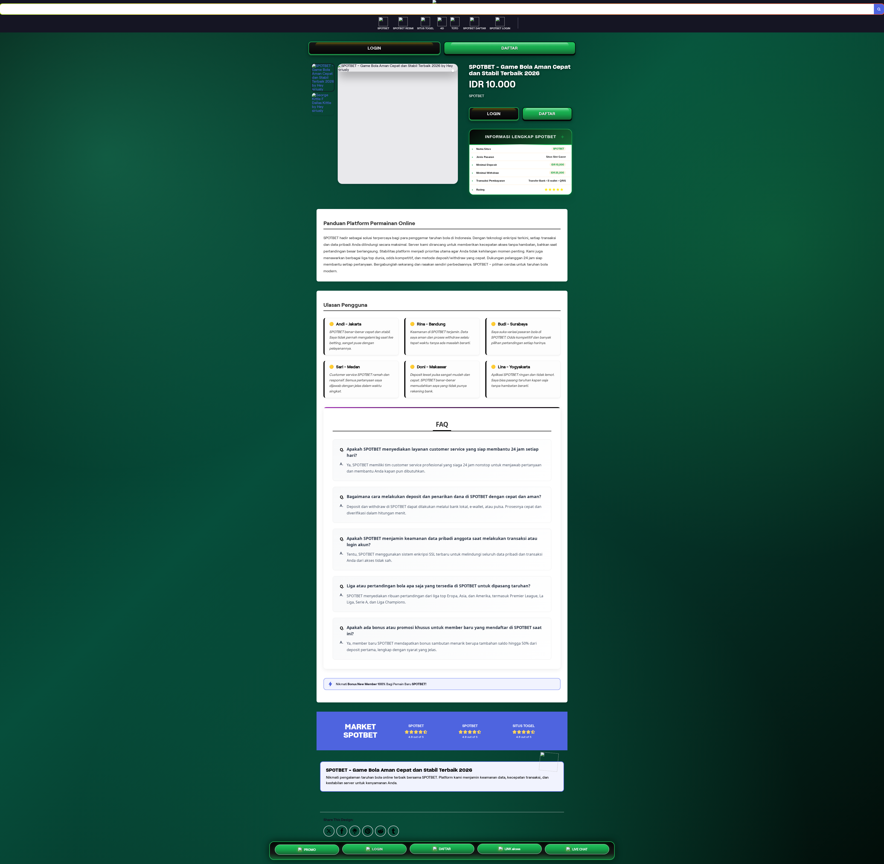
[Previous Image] (341, 124)
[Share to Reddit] (380, 831)
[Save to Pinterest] (367, 831)
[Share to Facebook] (341, 831)
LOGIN (374, 48)
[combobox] (437, 9)
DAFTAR (509, 48)
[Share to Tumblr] (393, 831)
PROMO (310, 849)
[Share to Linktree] (354, 831)
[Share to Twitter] (328, 831)
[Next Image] (454, 124)
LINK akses (513, 850)
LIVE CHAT (579, 850)
